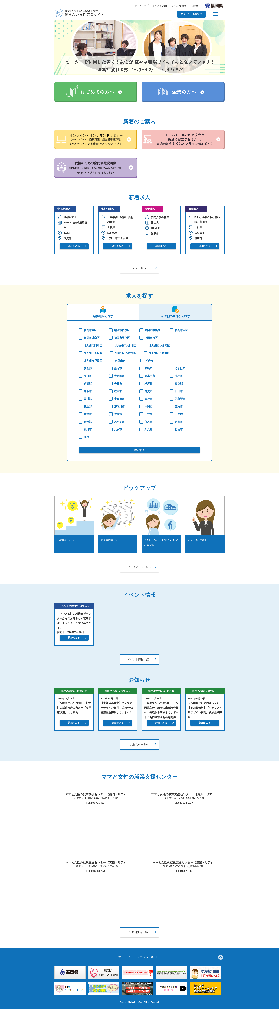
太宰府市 (119, 398)
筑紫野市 (180, 398)
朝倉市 (149, 360)
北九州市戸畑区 (93, 360)
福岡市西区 (151, 337)
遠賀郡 (88, 383)
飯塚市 (118, 368)
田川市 (179, 391)
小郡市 (179, 375)
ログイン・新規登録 (191, 14)
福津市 (88, 414)
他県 (86, 436)
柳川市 (88, 429)
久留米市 (120, 360)
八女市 (118, 429)
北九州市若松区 (93, 353)
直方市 (179, 406)
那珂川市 (119, 406)
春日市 (118, 383)
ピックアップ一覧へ (139, 567)
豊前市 (118, 414)
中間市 (148, 406)
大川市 (88, 375)
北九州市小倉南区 (159, 345)
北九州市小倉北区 (125, 345)
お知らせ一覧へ (139, 744)
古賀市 (148, 391)
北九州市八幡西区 (159, 353)
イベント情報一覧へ (139, 659)
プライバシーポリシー (149, 957)
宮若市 (148, 421)
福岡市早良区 (122, 337)
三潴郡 (179, 414)
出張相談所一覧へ (139, 932)
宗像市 (179, 421)
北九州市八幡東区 (125, 353)
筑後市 (148, 398)
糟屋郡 (148, 383)
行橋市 (179, 429)
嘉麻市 (88, 391)
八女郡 (148, 429)
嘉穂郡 (179, 383)
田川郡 (88, 398)
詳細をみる (74, 246)
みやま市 (119, 421)
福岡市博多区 (122, 330)
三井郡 (148, 414)
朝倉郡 (88, 368)
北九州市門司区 (93, 345)
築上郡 (88, 406)
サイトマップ (142, 5)
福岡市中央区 (152, 330)
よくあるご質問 (160, 5)
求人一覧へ (139, 268)
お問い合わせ (179, 5)
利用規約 (194, 5)
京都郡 (88, 421)
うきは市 (180, 368)
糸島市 (148, 368)
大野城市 (119, 375)
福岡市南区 (181, 330)
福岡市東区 (90, 330)
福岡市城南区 (92, 337)
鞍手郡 (118, 391)
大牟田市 (150, 375)
